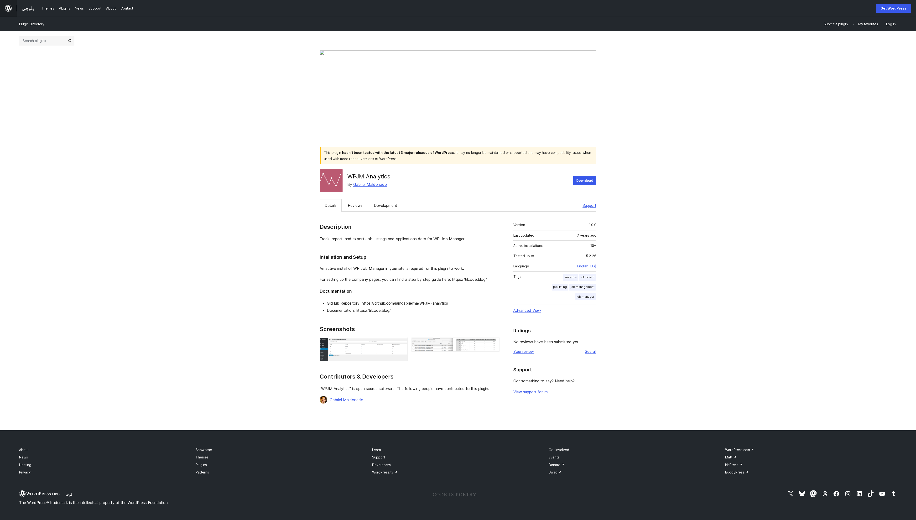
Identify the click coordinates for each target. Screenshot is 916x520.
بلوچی (69, 494)
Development (385, 205)
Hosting (25, 465)
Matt (730, 457)
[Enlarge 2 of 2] (493, 344)
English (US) (586, 266)
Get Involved (559, 450)
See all (590, 351)
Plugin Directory (31, 24)
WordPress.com (739, 450)
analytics (570, 277)
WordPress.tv (384, 472)
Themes (202, 457)
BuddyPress (736, 472)
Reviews (355, 205)
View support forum (530, 392)
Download (584, 180)
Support (589, 205)
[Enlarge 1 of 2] (401, 344)
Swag (555, 472)
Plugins (201, 465)
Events (554, 457)
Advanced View (527, 310)
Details (331, 205)
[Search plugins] (69, 41)
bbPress (733, 465)
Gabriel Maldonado (370, 184)
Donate (556, 465)
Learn (376, 450)
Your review (523, 351)
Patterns (202, 472)
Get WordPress (893, 8)
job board (587, 277)
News (23, 457)
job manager (585, 296)
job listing (560, 287)
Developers (381, 465)
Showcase (204, 450)
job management (582, 287)
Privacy (25, 472)
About (24, 450)
